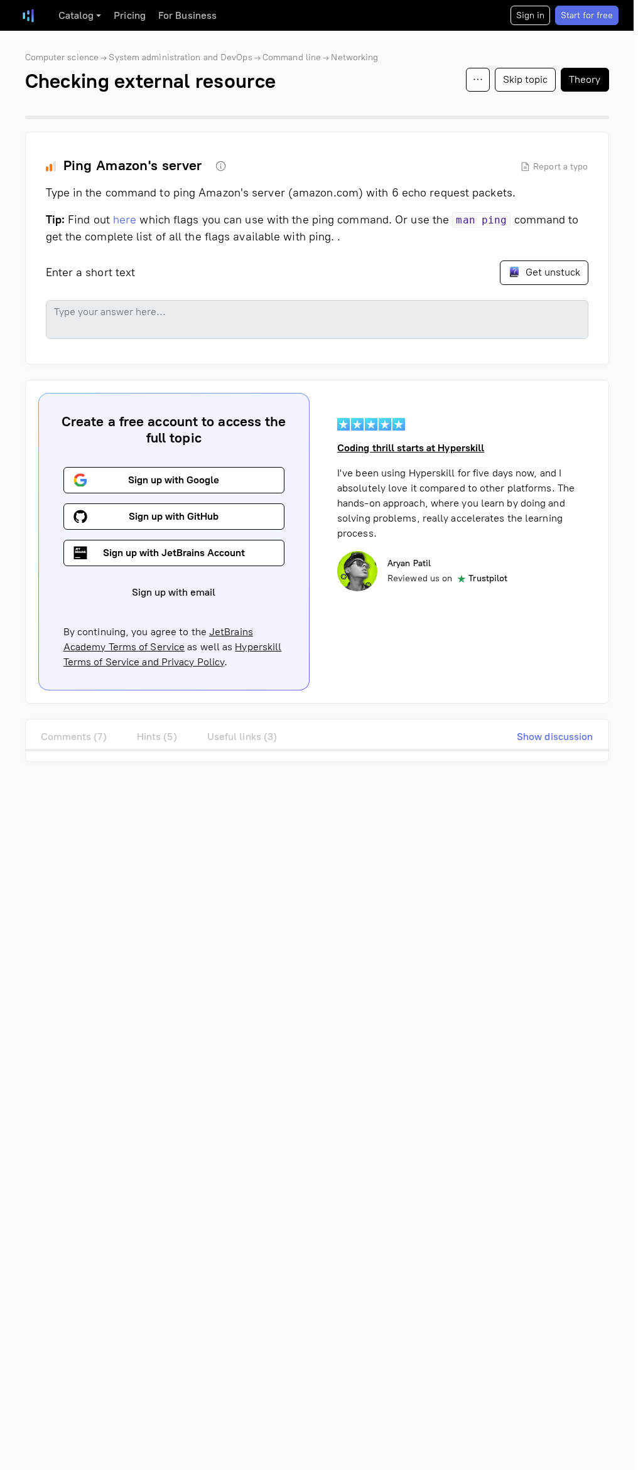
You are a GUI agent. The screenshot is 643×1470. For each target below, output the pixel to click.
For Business (187, 15)
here (124, 220)
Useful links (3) (242, 737)
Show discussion (555, 737)
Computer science (62, 57)
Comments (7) (74, 737)
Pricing (130, 15)
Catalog (76, 15)
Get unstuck (551, 272)
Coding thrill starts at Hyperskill (410, 448)
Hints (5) (157, 737)
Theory (585, 79)
